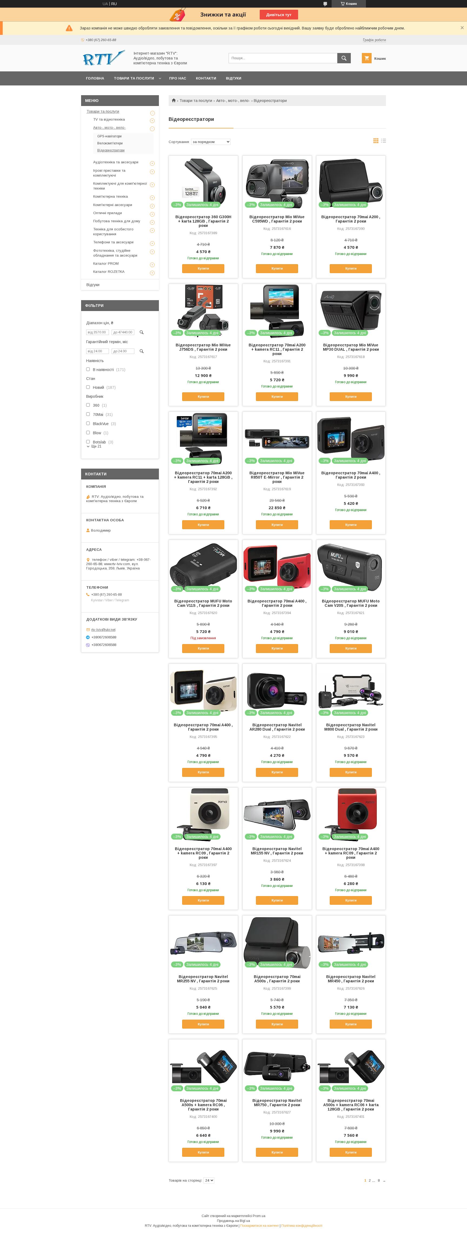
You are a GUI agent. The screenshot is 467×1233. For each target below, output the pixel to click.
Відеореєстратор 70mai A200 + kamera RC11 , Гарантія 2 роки (277, 349)
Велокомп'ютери (110, 143)
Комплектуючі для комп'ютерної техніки (120, 185)
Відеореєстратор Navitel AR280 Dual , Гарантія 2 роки (277, 727)
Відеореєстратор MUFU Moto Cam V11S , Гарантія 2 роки (203, 603)
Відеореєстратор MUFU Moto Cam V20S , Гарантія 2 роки (351, 603)
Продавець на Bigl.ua (233, 1221)
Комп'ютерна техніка (110, 196)
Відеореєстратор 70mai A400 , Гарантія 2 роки (350, 475)
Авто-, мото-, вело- (233, 100)
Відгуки (233, 78)
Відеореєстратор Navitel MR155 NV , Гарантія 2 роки (277, 851)
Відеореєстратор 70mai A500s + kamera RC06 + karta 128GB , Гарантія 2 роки (351, 1104)
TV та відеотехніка (109, 119)
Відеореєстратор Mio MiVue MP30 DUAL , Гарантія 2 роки (351, 347)
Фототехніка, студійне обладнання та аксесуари (115, 252)
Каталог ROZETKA (109, 272)
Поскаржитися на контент (259, 1226)
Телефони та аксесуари (113, 242)
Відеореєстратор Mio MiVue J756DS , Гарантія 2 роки (203, 347)
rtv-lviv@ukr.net (103, 630)
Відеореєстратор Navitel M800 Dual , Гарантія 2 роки (351, 727)
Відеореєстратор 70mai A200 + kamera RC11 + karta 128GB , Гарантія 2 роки (203, 477)
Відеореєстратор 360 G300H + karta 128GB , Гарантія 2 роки (203, 221)
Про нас (177, 78)
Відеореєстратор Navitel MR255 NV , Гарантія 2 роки (203, 979)
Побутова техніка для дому (116, 221)
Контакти (206, 78)
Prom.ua (259, 1216)
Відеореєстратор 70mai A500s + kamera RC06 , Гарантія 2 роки (203, 1104)
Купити (203, 268)
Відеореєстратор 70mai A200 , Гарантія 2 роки (350, 219)
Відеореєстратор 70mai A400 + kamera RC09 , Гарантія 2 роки (203, 853)
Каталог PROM (106, 263)
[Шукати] (344, 58)
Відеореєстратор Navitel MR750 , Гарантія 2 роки (277, 1102)
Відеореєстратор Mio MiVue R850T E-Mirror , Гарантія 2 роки (277, 477)
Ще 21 (96, 446)
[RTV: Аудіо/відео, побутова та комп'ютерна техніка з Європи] (104, 64)
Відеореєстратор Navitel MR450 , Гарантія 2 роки (350, 979)
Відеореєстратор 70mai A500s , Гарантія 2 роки (277, 979)
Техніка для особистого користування (113, 231)
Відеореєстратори (111, 150)
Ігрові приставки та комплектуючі (109, 172)
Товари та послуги (134, 78)
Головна (95, 78)
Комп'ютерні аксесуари (112, 205)
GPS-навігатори (109, 136)
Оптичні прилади (107, 213)
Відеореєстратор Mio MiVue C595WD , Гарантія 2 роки (277, 219)
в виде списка (383, 142)
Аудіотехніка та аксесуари (115, 162)
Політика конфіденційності (301, 1226)
